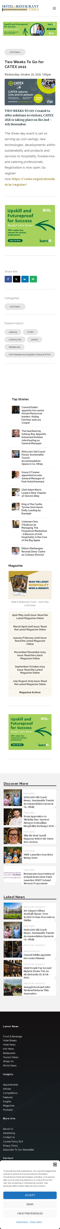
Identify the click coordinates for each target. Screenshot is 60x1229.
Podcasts (8, 1109)
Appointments (32, 951)
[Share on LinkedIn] (25, 279)
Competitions (10, 1093)
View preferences (30, 1213)
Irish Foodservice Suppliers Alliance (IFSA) (30, 354)
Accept (30, 1195)
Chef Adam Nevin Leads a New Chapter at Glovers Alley (34, 492)
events (34, 339)
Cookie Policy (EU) (13, 1141)
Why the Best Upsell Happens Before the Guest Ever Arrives (39, 838)
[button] (55, 1164)
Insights (7, 1101)
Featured (7, 1097)
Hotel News (9, 1044)
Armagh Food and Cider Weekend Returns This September (37, 990)
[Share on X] (16, 279)
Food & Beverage (12, 1036)
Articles (7, 1089)
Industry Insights (34, 907)
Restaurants (9, 1053)
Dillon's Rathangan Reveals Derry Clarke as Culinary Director (33, 551)
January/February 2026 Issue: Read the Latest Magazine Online (30, 641)
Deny (30, 1204)
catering (13, 332)
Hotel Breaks (10, 1040)
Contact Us (9, 1137)
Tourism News (10, 1057)
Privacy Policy (36, 1222)
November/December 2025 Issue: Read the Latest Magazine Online (30, 655)
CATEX (30, 332)
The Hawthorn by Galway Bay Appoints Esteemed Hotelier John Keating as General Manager (34, 437)
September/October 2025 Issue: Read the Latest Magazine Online (30, 669)
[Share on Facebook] (8, 279)
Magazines (8, 1105)
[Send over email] (33, 279)
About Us (8, 1129)
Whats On (8, 1061)
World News (9, 1065)
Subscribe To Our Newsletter (18, 1149)
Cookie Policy (22, 1222)
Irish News (15, 52)
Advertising (9, 1133)
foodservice (14, 347)
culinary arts (15, 339)
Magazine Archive (30, 692)
